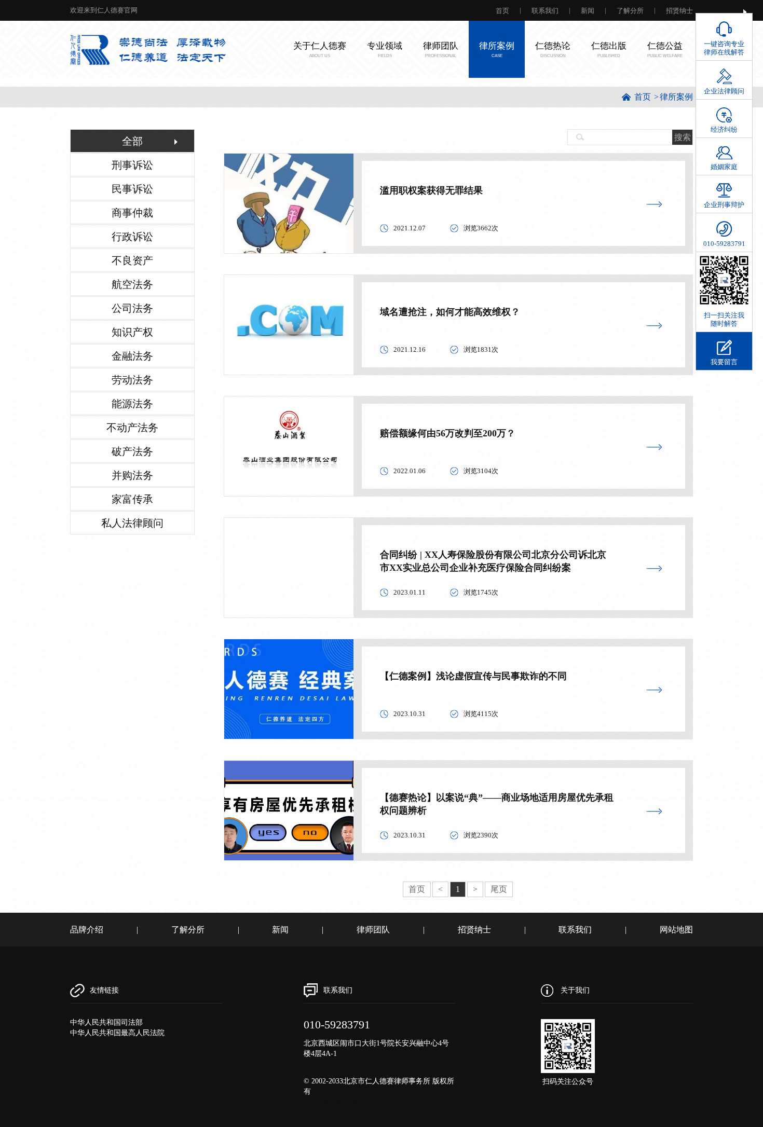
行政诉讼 (132, 236)
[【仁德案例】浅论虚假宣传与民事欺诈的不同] (288, 688)
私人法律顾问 (132, 523)
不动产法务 (132, 427)
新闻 (587, 11)
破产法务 (132, 451)
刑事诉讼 (132, 165)
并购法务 (132, 475)
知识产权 (132, 332)
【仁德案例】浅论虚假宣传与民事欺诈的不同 (473, 676)
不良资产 (132, 260)
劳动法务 (132, 380)
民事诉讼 (132, 189)
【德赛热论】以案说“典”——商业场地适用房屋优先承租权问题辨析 (497, 804)
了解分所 (630, 11)
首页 (502, 11)
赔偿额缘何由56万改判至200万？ (447, 433)
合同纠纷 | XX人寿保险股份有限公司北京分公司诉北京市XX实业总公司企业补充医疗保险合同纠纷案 (493, 561)
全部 (132, 141)
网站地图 (676, 929)
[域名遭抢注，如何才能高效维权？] (288, 324)
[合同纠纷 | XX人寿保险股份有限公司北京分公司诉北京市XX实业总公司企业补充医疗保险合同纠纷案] (288, 529)
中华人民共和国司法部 (106, 1022)
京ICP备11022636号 (335, 1102)
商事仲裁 (132, 212)
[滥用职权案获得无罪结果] (288, 202)
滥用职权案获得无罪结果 (431, 190)
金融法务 (132, 356)
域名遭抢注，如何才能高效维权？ (450, 312)
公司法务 (132, 308)
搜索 (682, 137)
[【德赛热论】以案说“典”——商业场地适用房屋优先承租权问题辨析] (288, 809)
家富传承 (132, 499)
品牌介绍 (86, 929)
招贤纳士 (679, 11)
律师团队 (373, 929)
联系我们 (545, 11)
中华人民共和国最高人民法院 (117, 1033)
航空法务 (132, 284)
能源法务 (132, 403)
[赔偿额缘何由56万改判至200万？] (288, 445)
